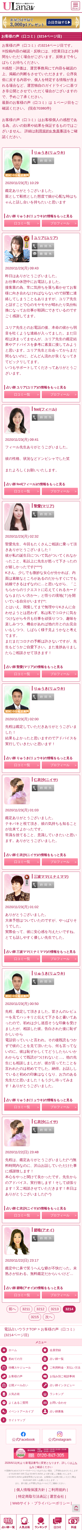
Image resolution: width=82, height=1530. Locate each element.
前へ (12, 1309)
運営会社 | (58, 1496)
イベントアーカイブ (21, 1411)
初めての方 (15, 1358)
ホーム (13, 1350)
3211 (26, 1309)
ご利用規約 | (58, 1490)
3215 (35, 1317)
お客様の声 (15, 1376)
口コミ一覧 (22, 223)
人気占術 (14, 1393)
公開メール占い (18, 1385)
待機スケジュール (20, 1367)
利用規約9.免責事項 (51, 131)
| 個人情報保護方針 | (30, 1490)
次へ (48, 1317)
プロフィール (59, 223)
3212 (40, 1309)
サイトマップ (17, 1420)
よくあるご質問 (18, 1402)
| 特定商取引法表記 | (32, 1496)
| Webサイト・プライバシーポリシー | (41, 1503)
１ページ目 (62, 103)
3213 (55, 1309)
